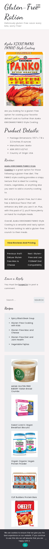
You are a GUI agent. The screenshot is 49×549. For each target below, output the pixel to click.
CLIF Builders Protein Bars (24, 497)
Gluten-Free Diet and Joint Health (22, 338)
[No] (45, 539)
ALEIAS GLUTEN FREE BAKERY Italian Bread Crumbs (21, 389)
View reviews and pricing (21, 242)
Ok (25, 545)
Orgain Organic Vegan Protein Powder (22, 462)
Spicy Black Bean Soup (22, 318)
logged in (23, 284)
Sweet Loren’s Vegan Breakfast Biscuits (22, 426)
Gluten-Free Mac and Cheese (22, 331)
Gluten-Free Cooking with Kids (22, 324)
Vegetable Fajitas (20, 344)
